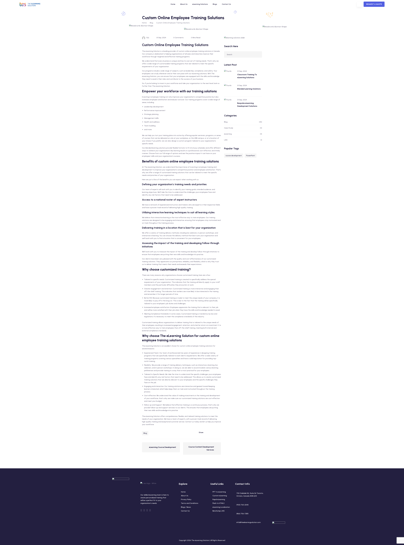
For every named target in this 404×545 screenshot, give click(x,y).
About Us (183, 4)
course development (234, 156)
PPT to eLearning (219, 492)
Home (173, 4)
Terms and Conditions (189, 503)
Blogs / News (186, 507)
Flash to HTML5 (218, 503)
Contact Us (226, 4)
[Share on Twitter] (215, 432)
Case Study (228, 128)
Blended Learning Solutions (249, 89)
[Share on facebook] (210, 432)
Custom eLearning (220, 496)
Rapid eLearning (219, 499)
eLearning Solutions (200, 4)
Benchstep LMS (219, 511)
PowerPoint (250, 156)
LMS (225, 140)
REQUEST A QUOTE (374, 4)
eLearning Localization (221, 507)
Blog (145, 433)
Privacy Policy (186, 499)
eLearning (228, 134)
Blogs (215, 4)
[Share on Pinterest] (219, 432)
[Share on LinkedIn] (206, 432)
